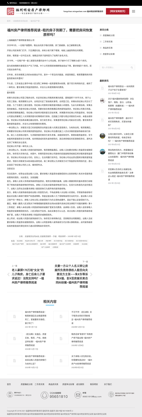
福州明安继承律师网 (52, 414)
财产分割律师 (45, 247)
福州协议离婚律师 (32, 244)
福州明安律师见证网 (85, 414)
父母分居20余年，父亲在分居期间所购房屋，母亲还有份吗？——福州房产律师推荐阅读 (121, 137)
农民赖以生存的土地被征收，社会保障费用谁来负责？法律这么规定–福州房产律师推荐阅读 (121, 174)
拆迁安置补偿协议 (81, 241)
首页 (9, 21)
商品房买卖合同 (30, 241)
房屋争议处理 (109, 54)
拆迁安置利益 (58, 241)
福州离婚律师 (52, 244)
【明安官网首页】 (117, 11)
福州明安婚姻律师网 (35, 414)
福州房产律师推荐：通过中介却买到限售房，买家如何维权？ (120, 121)
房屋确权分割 (109, 35)
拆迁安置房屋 (69, 241)
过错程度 (55, 247)
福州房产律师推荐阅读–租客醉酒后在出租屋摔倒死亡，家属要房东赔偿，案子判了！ (35, 317)
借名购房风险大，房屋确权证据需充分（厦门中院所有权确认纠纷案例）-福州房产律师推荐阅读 (121, 155)
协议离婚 (19, 241)
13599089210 (24, 3)
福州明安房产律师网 (68, 414)
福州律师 (43, 244)
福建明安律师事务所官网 (17, 414)
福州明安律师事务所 (95, 11)
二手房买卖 (108, 41)
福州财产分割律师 (65, 244)
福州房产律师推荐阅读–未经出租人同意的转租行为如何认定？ (35, 360)
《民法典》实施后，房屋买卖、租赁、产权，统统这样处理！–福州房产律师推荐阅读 (35, 339)
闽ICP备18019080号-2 (64, 411)
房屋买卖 (40, 241)
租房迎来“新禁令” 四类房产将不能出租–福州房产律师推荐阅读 (82, 338)
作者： (59, 236)
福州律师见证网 (100, 414)
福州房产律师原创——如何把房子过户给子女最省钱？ (121, 88)
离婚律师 (76, 244)
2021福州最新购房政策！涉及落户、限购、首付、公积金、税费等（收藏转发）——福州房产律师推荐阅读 (121, 104)
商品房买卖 (108, 48)
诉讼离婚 (84, 244)
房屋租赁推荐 (45, 236)
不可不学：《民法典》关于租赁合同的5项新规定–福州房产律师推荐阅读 (81, 317)
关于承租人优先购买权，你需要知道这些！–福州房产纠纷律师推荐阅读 (82, 360)
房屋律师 (48, 241)
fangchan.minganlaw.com (75, 11)
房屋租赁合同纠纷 (20, 21)
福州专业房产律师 (18, 244)
